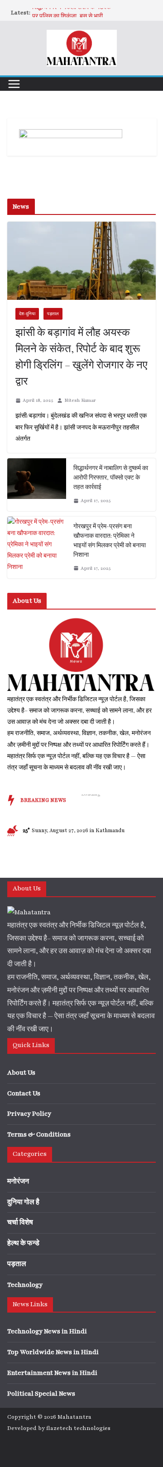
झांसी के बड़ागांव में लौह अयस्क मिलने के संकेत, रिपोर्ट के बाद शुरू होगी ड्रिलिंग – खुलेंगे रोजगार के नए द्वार (81, 357)
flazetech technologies (78, 1428)
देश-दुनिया (27, 314)
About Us (21, 1072)
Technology (25, 1285)
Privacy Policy (29, 1113)
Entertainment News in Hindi (52, 1373)
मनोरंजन (18, 1181)
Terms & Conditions (39, 1134)
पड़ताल (53, 314)
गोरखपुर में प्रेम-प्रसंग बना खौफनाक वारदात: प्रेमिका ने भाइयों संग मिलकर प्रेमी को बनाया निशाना (109, 541)
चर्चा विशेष (20, 1222)
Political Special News (41, 1393)
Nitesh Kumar (80, 400)
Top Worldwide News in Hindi (53, 1352)
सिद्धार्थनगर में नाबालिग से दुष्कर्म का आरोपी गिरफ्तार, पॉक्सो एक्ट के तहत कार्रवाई (110, 478)
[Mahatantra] (81, 621)
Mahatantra (74, 1416)
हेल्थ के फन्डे (23, 1243)
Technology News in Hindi (47, 1331)
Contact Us (23, 1093)
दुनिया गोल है (23, 1202)
